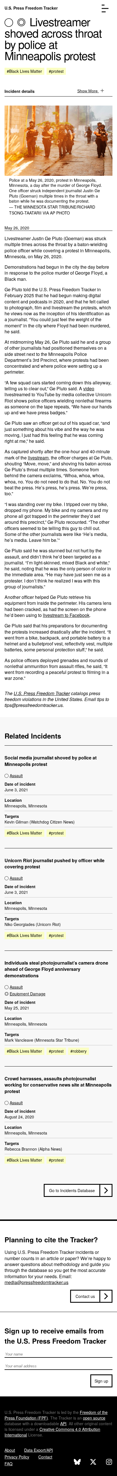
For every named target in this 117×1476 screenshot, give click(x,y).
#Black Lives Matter (24, 71)
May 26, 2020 (17, 228)
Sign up (101, 1381)
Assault (16, 775)
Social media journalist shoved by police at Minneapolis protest (51, 761)
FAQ (8, 1463)
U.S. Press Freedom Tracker (31, 8)
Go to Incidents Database (72, 1190)
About (10, 1450)
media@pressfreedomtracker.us (36, 1282)
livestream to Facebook (66, 615)
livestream (38, 457)
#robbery (78, 1051)
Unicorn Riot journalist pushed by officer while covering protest (55, 863)
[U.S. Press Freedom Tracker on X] (93, 1463)
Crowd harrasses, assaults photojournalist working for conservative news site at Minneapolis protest (58, 1085)
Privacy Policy (17, 1457)
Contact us (85, 1296)
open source (94, 1418)
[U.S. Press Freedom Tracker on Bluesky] (77, 1463)
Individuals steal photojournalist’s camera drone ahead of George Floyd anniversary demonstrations (56, 969)
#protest (56, 71)
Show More (88, 91)
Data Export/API (38, 1450)
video (88, 388)
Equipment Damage (27, 994)
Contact (45, 1457)
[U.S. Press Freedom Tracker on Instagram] (109, 1463)
